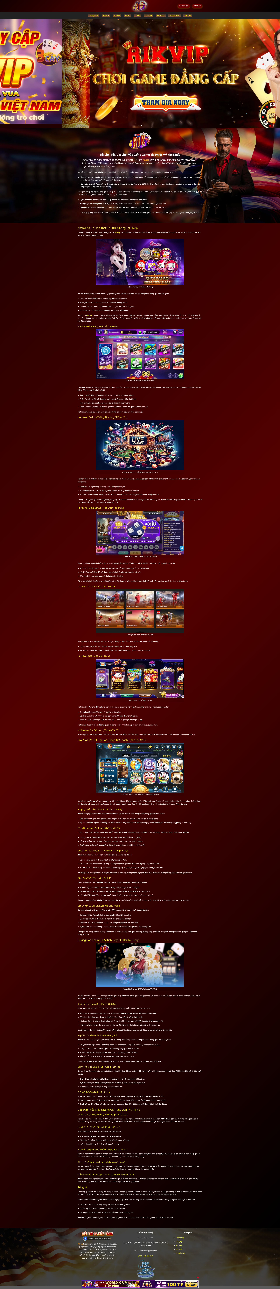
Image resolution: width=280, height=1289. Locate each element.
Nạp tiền (179, 1245)
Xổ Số (137, 15)
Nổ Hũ (127, 15)
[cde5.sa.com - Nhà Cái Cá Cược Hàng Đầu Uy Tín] (140, 6)
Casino (117, 15)
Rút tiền (179, 1241)
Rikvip (146, 156)
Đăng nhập (180, 1234)
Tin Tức (188, 15)
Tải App (148, 15)
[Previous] (8, 71)
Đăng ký (179, 1238)
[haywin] (169, 1284)
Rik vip (89, 311)
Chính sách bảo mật (145, 1252)
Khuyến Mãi (174, 15)
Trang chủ (93, 15)
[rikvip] (110, 1284)
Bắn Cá (106, 15)
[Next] (272, 71)
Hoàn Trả (160, 15)
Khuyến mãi (180, 1249)
